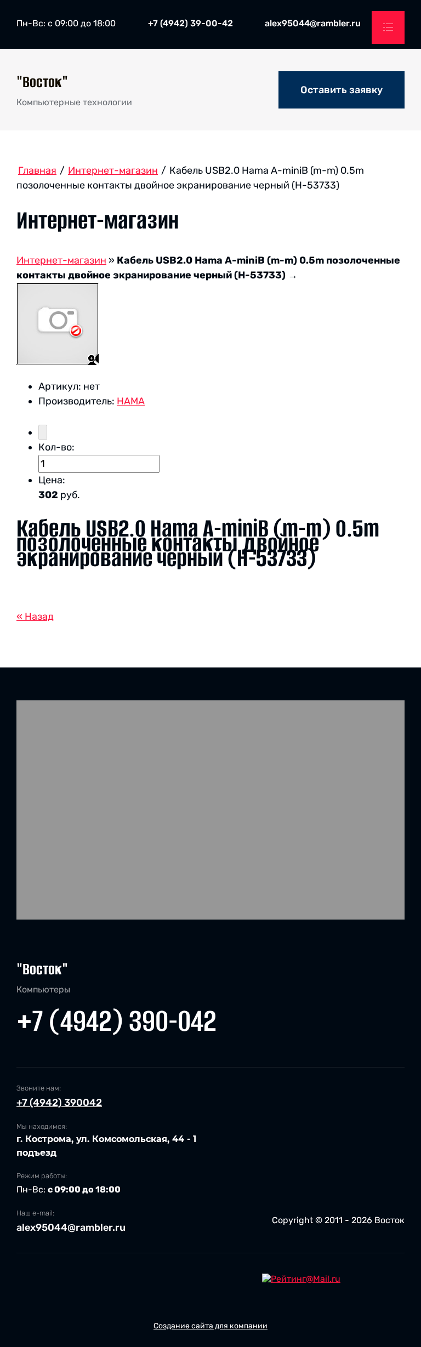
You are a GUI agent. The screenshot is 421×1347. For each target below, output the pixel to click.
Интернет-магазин (61, 260)
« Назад (35, 616)
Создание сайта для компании (210, 1326)
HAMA (131, 401)
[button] (341, 90)
